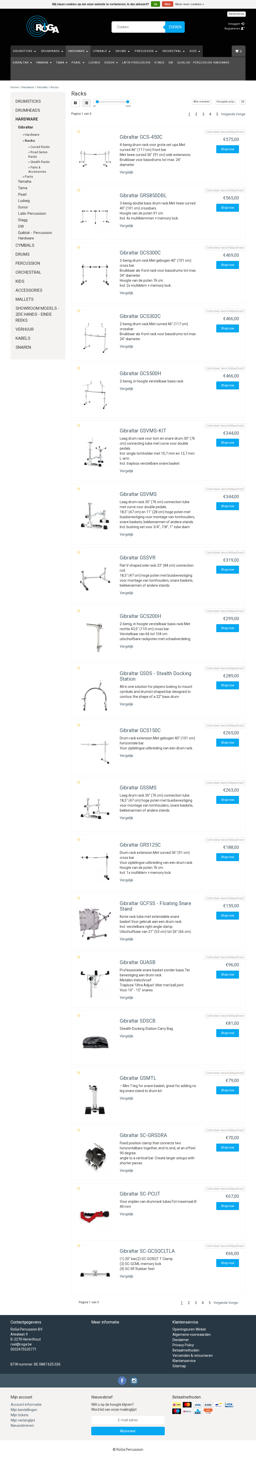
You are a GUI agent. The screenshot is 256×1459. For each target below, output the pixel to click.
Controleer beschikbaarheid (225, 132)
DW (170, 62)
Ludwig (94, 62)
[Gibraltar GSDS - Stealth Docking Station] (95, 695)
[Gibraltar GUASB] (95, 984)
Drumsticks (23, 51)
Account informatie (26, 1405)
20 (242, 101)
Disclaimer (180, 1340)
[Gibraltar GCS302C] (95, 337)
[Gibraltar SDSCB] (95, 1042)
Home (14, 87)
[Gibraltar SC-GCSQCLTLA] (95, 1272)
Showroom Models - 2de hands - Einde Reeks (37, 314)
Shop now (227, 149)
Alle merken (202, 101)
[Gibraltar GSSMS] (95, 809)
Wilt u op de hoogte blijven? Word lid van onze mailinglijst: (114, 1407)
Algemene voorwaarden (191, 1335)
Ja (155, 4)
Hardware (77, 51)
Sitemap (179, 1366)
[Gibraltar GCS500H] (95, 395)
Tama (60, 62)
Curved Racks (40, 147)
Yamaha (42, 62)
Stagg (159, 62)
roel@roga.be (21, 1344)
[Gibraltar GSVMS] (95, 515)
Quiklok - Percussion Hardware (203, 62)
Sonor (110, 62)
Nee (167, 4)
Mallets (25, 299)
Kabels (23, 338)
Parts (29, 176)
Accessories (29, 290)
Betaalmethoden (185, 1350)
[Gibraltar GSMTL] (95, 1099)
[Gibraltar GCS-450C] (95, 158)
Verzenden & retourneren (192, 1356)
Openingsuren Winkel (189, 1329)
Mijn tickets (19, 1415)
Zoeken (175, 27)
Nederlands (236, 13)
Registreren (232, 28)
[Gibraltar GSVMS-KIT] (95, 452)
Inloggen (234, 23)
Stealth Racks (40, 162)
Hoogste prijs (225, 101)
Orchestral (172, 51)
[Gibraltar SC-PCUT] (95, 1215)
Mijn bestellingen (24, 1410)
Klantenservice (184, 1361)
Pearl (77, 62)
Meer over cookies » (189, 4)
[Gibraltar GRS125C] (95, 866)
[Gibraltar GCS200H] (95, 637)
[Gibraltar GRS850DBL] (95, 217)
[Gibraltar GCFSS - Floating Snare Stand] (95, 925)
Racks (54, 87)
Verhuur (25, 329)
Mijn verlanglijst (23, 1420)
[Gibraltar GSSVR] (95, 579)
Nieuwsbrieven (22, 1426)
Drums (121, 51)
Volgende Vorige (233, 114)
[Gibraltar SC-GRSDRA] (95, 1157)
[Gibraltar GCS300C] (95, 274)
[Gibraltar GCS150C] (95, 752)
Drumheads (51, 51)
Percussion (145, 51)
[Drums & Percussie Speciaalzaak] (43, 26)
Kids (194, 51)
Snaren (23, 347)
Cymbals (100, 51)
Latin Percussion (136, 62)
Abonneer (128, 1431)
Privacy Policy (183, 1345)
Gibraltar (21, 62)
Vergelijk (126, 172)
